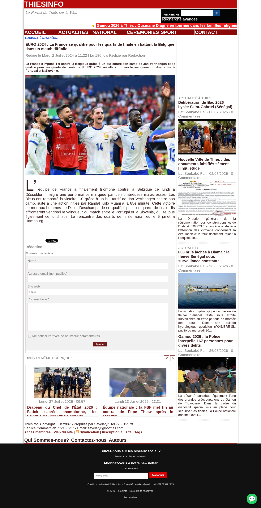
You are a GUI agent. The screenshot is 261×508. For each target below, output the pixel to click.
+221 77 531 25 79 (165, 484)
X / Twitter (131, 456)
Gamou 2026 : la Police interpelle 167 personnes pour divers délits (205, 340)
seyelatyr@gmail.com (145, 484)
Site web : (35, 286)
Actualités (73, 32)
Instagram (141, 456)
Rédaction (136, 55)
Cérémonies (143, 32)
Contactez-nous (89, 440)
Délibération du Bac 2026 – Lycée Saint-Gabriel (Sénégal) (205, 104)
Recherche (172, 14)
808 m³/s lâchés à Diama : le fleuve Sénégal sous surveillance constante (203, 256)
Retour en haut (130, 497)
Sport (169, 32)
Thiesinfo (44, 4)
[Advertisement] (209, 65)
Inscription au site (116, 432)
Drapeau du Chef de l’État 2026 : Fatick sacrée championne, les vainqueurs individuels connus (62, 410)
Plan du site (63, 432)
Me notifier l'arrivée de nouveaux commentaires (66, 336)
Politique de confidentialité (121, 484)
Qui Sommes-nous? (47, 440)
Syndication (89, 432)
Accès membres (37, 432)
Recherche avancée (180, 19)
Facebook (120, 456)
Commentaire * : (39, 299)
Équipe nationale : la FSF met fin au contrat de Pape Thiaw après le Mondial (138, 410)
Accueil (35, 32)
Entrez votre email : (130, 468)
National (104, 32)
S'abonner (158, 475)
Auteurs (118, 440)
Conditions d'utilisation (98, 484)
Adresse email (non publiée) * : (50, 273)
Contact (206, 32)
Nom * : (33, 261)
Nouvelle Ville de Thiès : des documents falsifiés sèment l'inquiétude (204, 163)
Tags (138, 432)
